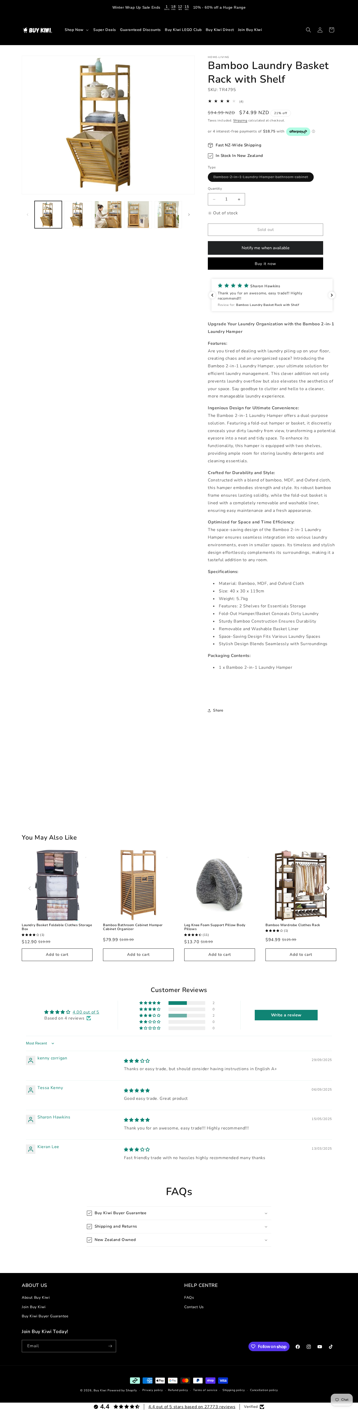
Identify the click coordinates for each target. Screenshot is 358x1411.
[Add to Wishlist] (85, 857)
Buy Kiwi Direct (220, 29)
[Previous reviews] (212, 295)
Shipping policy (234, 1390)
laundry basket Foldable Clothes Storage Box (57, 927)
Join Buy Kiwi (250, 29)
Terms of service (205, 1390)
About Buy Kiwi (36, 1297)
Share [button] (218, 710)
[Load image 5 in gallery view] (168, 214)
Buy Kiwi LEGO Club (183, 29)
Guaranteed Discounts (140, 29)
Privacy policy (152, 1390)
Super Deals (104, 29)
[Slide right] (189, 214)
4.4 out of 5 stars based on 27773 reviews (192, 1407)
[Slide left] (27, 214)
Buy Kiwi (100, 1390)
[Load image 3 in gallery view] (108, 214)
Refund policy (178, 1390)
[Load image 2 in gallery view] (78, 214)
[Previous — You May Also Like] (29, 888)
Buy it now (265, 263)
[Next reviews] (331, 295)
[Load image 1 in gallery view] (48, 214)
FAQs (189, 1297)
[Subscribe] (110, 1346)
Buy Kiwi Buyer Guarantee (45, 1316)
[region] (179, 7)
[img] (137, 1061)
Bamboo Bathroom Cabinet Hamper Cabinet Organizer (133, 927)
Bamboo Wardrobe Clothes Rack (292, 925)
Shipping (240, 120)
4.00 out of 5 (86, 1012)
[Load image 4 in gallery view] (138, 214)
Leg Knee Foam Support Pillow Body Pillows (215, 927)
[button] (77, 29)
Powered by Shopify (122, 1390)
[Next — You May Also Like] (328, 888)
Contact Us (194, 1306)
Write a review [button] (286, 1015)
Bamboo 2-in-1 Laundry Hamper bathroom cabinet (263, 178)
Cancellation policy (264, 1390)
